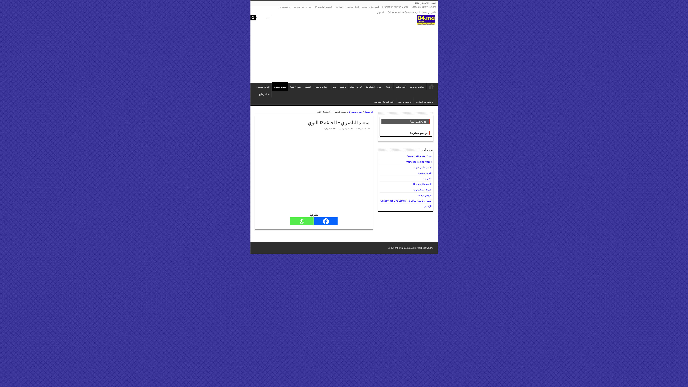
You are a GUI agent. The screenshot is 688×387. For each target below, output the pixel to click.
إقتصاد (308, 86)
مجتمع (343, 86)
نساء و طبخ (264, 94)
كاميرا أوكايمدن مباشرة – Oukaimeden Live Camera (412, 12)
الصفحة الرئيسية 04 (323, 7)
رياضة (388, 86)
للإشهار (380, 12)
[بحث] (253, 17)
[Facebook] (326, 221)
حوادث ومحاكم (417, 86)
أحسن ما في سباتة (370, 7)
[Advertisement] (344, 52)
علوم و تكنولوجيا (374, 86)
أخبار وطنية (400, 86)
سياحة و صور (321, 86)
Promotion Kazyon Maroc (395, 7)
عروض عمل (356, 86)
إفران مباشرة (353, 7)
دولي (333, 86)
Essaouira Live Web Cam (424, 7)
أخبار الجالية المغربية (384, 102)
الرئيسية (431, 86)
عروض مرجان (284, 7)
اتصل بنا (339, 7)
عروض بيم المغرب (302, 7)
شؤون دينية (295, 86)
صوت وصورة (280, 86)
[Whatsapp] (302, 221)
